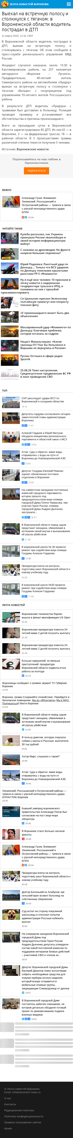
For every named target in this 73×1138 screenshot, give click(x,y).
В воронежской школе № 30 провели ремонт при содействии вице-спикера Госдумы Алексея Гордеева (44, 550)
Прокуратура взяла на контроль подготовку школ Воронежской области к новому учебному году (46, 569)
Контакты (10, 1104)
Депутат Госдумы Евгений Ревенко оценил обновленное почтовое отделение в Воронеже (42, 474)
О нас (7, 1098)
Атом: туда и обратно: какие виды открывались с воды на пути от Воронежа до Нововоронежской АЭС (44, 455)
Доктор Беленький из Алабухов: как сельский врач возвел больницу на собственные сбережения (43, 896)
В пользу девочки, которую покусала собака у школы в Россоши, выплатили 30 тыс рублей (45, 741)
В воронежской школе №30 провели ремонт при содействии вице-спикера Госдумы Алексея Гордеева (44, 588)
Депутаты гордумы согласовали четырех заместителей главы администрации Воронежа (46, 417)
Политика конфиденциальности (23, 1116)
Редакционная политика (19, 1110)
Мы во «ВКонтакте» (44, 700)
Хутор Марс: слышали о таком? (41, 756)
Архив (8, 1128)
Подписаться (36, 170)
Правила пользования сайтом (22, 1122)
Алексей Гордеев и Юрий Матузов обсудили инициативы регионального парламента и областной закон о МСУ (44, 436)
